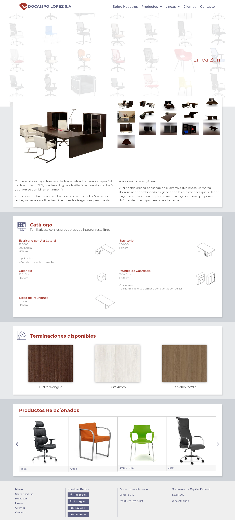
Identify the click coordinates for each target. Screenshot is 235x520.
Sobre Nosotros (24, 494)
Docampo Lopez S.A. (50, 6)
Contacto (20, 512)
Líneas (19, 503)
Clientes (20, 507)
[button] (17, 444)
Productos (21, 498)
